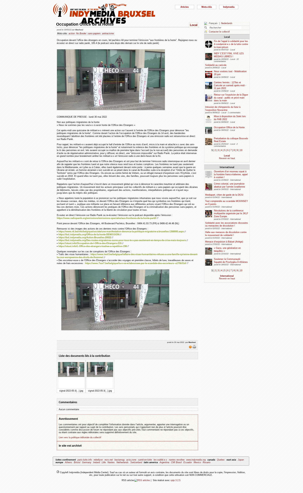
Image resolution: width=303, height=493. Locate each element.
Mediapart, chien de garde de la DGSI (224, 194)
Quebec (221, 459)
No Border (81, 33)
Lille (104, 462)
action (72, 33)
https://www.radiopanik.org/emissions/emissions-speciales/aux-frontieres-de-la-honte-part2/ (106, 218)
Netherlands (122, 462)
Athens (68, 462)
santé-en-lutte (145, 459)
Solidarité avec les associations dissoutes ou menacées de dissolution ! (226, 224)
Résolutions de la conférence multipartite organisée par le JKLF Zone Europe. (231, 213)
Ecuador (187, 462)
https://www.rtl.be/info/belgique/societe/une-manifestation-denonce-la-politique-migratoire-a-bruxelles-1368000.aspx (121, 231)
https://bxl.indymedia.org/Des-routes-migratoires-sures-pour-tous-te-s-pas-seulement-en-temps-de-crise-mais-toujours (122, 240)
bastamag (119, 459)
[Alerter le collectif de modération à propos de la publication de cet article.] (190, 348)
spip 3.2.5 (175, 480)
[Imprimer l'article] (194, 348)
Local (227, 36)
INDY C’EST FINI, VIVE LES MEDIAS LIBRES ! (229, 55)
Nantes (111, 462)
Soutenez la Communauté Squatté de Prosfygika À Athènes (231, 260)
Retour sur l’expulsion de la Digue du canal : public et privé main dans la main (231, 97)
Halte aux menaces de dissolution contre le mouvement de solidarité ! (226, 233)
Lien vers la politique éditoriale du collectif (80, 437)
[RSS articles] (142, 480)
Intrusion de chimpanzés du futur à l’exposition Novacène (222, 108)
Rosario (206, 462)
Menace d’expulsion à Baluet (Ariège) (224, 241)
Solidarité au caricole (215, 65)
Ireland (96, 462)
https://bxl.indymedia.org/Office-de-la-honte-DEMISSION (88, 234)
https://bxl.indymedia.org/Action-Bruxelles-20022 (84, 237)
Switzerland (136, 462)
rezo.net (109, 459)
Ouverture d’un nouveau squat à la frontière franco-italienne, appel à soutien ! (231, 174)
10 (241, 150)
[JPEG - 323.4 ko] (100, 376)
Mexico (197, 462)
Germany (86, 462)
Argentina (164, 462)
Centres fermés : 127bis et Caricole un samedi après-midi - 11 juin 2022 (230, 85)
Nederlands (226, 23)
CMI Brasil (176, 462)
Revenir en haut (227, 158)
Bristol (77, 462)
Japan (241, 459)
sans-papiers (94, 33)
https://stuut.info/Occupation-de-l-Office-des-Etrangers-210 (89, 243)
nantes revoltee (176, 459)
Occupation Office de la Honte (229, 127)
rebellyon (98, 459)
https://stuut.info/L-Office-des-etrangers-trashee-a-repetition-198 (92, 246)
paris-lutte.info (85, 459)
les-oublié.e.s (160, 459)
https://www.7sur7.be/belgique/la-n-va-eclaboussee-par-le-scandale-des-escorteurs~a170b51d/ (135, 263)
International (227, 167)
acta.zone (131, 459)
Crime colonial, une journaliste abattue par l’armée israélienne (229, 185)
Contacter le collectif (219, 31)
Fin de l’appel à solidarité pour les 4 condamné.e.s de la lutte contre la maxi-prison (231, 44)
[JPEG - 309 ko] (71, 376)
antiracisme (108, 33)
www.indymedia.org (196, 459)
